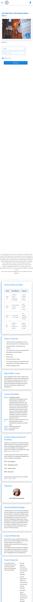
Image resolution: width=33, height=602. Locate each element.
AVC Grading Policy (11, 478)
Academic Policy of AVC (13, 451)
